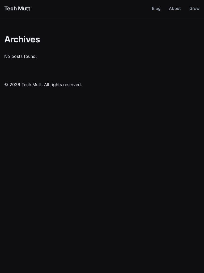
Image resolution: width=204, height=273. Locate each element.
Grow (194, 8)
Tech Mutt (17, 8)
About (175, 8)
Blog (156, 8)
